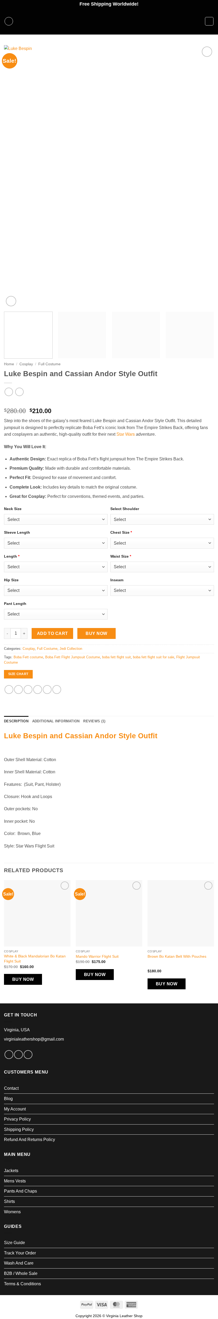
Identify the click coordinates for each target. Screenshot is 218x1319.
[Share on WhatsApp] (9, 689)
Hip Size (11, 580)
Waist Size (120, 556)
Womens (12, 1212)
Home (9, 364)
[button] (9, 21)
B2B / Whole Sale (20, 1273)
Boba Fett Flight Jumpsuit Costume (72, 657)
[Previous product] (19, 392)
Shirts (9, 1201)
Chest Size (121, 532)
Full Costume (49, 364)
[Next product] (9, 392)
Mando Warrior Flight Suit (97, 956)
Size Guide (14, 1242)
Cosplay (26, 364)
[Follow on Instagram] (18, 1054)
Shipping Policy (19, 1129)
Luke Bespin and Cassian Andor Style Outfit (80, 736)
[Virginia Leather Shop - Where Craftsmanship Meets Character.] (109, 21)
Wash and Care (18, 1263)
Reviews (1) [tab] (94, 721)
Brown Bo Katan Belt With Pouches (177, 956)
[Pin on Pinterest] (47, 689)
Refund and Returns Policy (29, 1139)
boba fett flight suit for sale (153, 657)
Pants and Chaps (20, 1191)
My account (15, 1109)
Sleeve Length (17, 532)
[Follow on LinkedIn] (28, 1054)
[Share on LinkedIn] (56, 689)
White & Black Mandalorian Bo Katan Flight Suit (35, 958)
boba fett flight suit (116, 657)
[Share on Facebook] (18, 689)
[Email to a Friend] (37, 689)
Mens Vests (15, 1181)
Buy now (96, 633)
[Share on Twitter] (28, 689)
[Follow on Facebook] (9, 1054)
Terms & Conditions (22, 1284)
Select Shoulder (124, 509)
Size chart (18, 674)
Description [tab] (16, 721)
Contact (11, 1088)
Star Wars (125, 434)
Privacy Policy (17, 1119)
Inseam (116, 580)
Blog (8, 1098)
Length (11, 556)
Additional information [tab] (56, 721)
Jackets (11, 1170)
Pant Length (15, 603)
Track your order (20, 1253)
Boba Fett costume (28, 657)
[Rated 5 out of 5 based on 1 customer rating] (109, 402)
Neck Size (13, 509)
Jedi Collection (71, 649)
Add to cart (52, 633)
